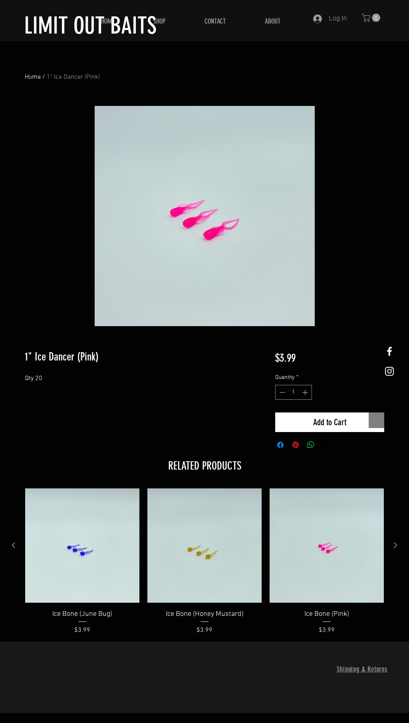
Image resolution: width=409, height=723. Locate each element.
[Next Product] (395, 545)
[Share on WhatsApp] (311, 445)
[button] (372, 18)
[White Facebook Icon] (389, 351)
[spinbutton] (293, 392)
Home (33, 77)
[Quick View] (82, 545)
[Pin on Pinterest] (295, 445)
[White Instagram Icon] (389, 371)
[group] (204, 561)
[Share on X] (326, 445)
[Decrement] (281, 392)
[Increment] (306, 392)
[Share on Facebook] (280, 445)
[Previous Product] (13, 545)
